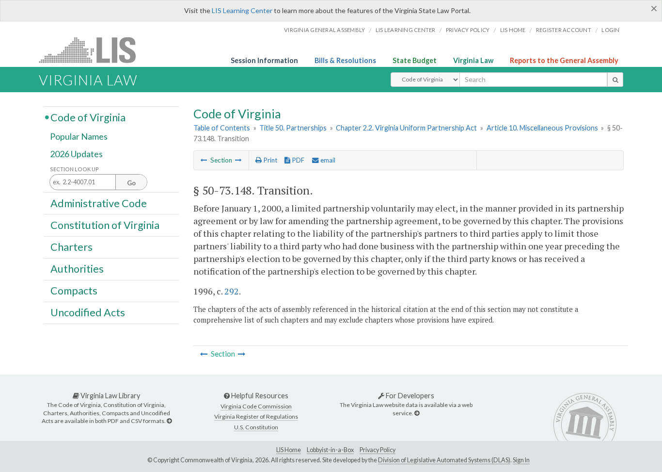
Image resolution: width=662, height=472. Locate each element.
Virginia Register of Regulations (256, 416)
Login (610, 30)
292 (231, 291)
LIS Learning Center (242, 10)
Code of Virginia (88, 117)
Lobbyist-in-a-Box (330, 450)
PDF (297, 160)
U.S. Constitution (256, 427)
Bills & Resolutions (345, 60)
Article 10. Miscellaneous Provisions (542, 128)
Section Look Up (74, 169)
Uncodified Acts (87, 312)
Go (131, 183)
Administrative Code (98, 202)
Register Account (563, 30)
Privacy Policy (468, 30)
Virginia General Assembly (324, 30)
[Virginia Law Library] (169, 420)
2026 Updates (76, 153)
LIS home (513, 30)
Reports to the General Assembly (564, 60)
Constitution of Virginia (104, 224)
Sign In (521, 460)
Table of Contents (221, 128)
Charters (71, 247)
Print (269, 160)
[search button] (615, 79)
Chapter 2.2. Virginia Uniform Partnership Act (406, 128)
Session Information (264, 60)
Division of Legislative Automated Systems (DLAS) (444, 460)
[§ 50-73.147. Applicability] (204, 160)
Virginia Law (473, 60)
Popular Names (79, 136)
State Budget (415, 60)
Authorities (77, 268)
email (327, 160)
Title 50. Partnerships (293, 128)
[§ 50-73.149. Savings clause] (238, 160)
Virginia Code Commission (256, 406)
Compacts (73, 290)
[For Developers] (416, 413)
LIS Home (288, 450)
